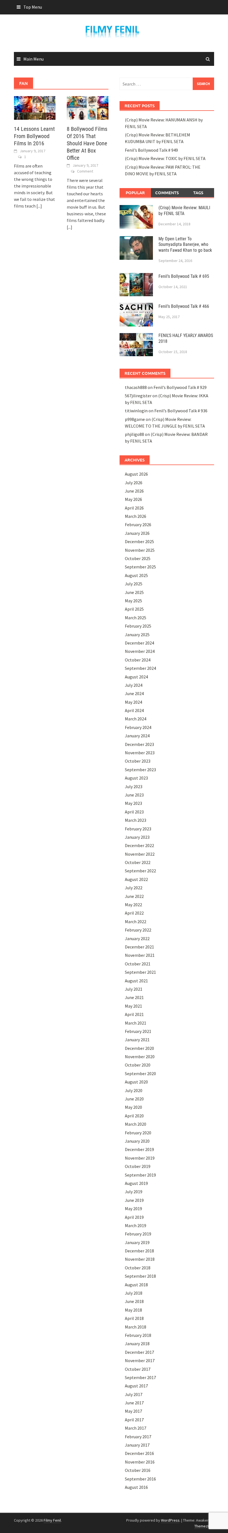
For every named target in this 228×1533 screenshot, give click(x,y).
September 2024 (140, 668)
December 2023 (139, 744)
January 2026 (137, 533)
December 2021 (139, 947)
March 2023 (135, 820)
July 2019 (133, 1191)
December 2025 (139, 541)
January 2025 (137, 634)
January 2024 (137, 735)
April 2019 (134, 1217)
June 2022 (134, 896)
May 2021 (133, 1006)
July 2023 (133, 786)
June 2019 (134, 1200)
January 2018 (137, 1343)
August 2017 (136, 1386)
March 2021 (135, 1023)
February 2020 (138, 1132)
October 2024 (137, 660)
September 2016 (140, 1479)
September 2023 (140, 769)
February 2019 (138, 1234)
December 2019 (139, 1149)
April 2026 (134, 508)
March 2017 (135, 1428)
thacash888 (136, 387)
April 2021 (134, 1014)
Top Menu (32, 7)
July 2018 (133, 1293)
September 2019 (140, 1175)
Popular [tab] (135, 192)
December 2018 (139, 1251)
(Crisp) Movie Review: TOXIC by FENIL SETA (165, 158)
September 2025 (140, 567)
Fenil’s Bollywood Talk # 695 (183, 276)
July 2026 (133, 482)
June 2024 (134, 693)
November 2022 (140, 854)
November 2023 (140, 752)
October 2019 (137, 1166)
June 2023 (134, 795)
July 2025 (133, 583)
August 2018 (136, 1284)
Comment (85, 171)
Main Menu (33, 59)
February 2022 (138, 930)
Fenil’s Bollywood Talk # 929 (180, 387)
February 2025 (138, 626)
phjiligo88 (134, 434)
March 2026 (135, 516)
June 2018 (134, 1301)
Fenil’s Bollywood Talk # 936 (180, 410)
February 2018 (138, 1335)
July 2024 (133, 685)
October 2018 (137, 1267)
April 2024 (134, 710)
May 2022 (133, 904)
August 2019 (136, 1183)
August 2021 (136, 980)
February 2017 (138, 1436)
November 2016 (140, 1462)
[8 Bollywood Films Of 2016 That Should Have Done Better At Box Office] (87, 107)
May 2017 (133, 1411)
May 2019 (133, 1208)
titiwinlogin (136, 410)
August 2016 (136, 1487)
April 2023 (134, 812)
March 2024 (135, 718)
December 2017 (139, 1352)
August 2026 (136, 474)
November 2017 (140, 1360)
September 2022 (140, 870)
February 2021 (138, 1031)
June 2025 (134, 592)
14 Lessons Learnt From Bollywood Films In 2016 (34, 136)
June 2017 (134, 1402)
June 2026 (134, 491)
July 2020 (133, 1090)
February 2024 (138, 727)
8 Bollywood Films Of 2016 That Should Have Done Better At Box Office (87, 143)
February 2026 (138, 524)
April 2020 (134, 1115)
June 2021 (134, 997)
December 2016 (139, 1453)
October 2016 (137, 1470)
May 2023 (133, 803)
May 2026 (133, 499)
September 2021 (140, 972)
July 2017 (133, 1394)
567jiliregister (138, 395)
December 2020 (139, 1048)
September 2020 (140, 1073)
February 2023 (138, 829)
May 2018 (133, 1310)
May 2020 (133, 1107)
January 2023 (137, 837)
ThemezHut (203, 1526)
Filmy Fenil (52, 1520)
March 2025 (135, 617)
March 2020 (135, 1124)
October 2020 (137, 1065)
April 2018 (134, 1318)
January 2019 (137, 1242)
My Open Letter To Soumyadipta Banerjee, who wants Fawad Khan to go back (185, 244)
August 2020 (136, 1082)
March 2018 (135, 1327)
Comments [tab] (167, 192)
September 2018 (140, 1276)
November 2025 (140, 550)
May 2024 (133, 702)
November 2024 (140, 651)
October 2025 (137, 558)
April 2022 (134, 913)
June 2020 (134, 1099)
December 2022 (139, 845)
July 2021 (133, 989)
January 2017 (137, 1445)
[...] (39, 206)
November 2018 (140, 1259)
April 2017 (134, 1419)
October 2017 (137, 1369)
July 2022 (133, 887)
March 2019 (135, 1225)
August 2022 (136, 879)
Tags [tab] (198, 192)
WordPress (170, 1520)
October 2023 (137, 761)
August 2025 (136, 575)
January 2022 (137, 938)
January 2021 (137, 1039)
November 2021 (140, 955)
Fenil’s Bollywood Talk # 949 (151, 150)
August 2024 (136, 677)
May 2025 (133, 600)
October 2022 (137, 862)
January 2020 (137, 1141)
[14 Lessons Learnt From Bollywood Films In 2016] (35, 107)
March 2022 (135, 921)
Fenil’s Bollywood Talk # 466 (183, 306)
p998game (135, 419)
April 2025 (134, 609)
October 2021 (137, 964)
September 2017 (140, 1377)
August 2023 (136, 778)
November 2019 (140, 1158)
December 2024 (139, 643)
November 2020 (140, 1056)
